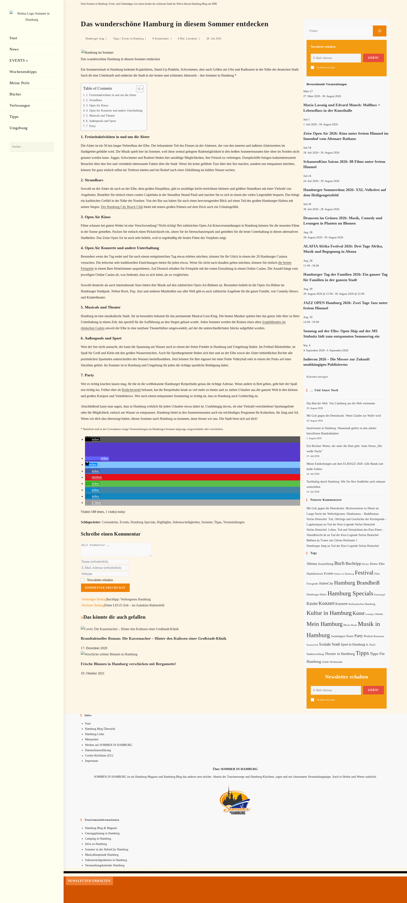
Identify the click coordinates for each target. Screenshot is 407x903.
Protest (368, 636)
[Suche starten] (48, 147)
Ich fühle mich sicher (326, 67)
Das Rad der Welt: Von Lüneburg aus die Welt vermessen (341, 403)
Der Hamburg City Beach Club (122, 207)
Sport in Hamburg (353, 644)
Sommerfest (312, 644)
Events (124, 522)
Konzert (327, 603)
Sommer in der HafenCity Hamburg (106, 849)
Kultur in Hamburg (329, 613)
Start (88, 723)
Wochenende (336, 662)
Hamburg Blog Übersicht (100, 728)
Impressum (91, 760)
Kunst (359, 613)
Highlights (164, 522)
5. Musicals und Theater (100, 115)
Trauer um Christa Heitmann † (338, 540)
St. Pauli (370, 644)
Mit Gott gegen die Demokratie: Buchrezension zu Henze (341, 508)
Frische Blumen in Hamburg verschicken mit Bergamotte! (128, 664)
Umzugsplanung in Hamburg (102, 833)
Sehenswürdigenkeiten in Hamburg (106, 860)
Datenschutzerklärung (98, 750)
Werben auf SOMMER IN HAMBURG (108, 745)
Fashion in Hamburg (344, 573)
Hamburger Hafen (317, 594)
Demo (374, 563)
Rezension (379, 636)
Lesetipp (369, 614)
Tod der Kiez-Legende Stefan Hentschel (351, 524)
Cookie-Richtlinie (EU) (99, 755)
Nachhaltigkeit (338, 636)
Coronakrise (110, 522)
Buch (339, 563)
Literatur (379, 614)
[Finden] (380, 31)
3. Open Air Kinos (97, 105)
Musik (354, 625)
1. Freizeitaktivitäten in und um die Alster (111, 95)
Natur (350, 636)
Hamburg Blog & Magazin (101, 828)
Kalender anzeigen (317, 376)
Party (358, 636)
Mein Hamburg (325, 624)
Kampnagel (379, 594)
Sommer (206, 522)
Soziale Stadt (329, 644)
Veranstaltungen (234, 522)
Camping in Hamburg (98, 838)
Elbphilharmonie (315, 573)
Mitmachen (91, 739)
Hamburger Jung (95, 38)
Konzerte (341, 604)
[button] (92, 439)
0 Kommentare (160, 38)
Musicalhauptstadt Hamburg (101, 854)
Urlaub (325, 661)
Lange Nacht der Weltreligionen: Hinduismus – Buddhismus (343, 513)
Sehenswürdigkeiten (186, 522)
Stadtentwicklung (315, 654)
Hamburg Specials (143, 522)
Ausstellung (325, 563)
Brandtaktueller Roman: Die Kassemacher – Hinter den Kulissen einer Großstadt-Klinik (153, 638)
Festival (364, 572)
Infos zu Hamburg (96, 844)
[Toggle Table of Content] (137, 88)
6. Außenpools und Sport (101, 121)
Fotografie (312, 583)
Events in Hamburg (133, 38)
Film (377, 573)
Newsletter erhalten (99, 580)
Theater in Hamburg (340, 654)
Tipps (116, 38)
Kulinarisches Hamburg (361, 604)
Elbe (382, 563)
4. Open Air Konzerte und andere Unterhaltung (114, 110)
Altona (312, 563)
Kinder (312, 603)
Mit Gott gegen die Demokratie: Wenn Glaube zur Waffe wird (344, 415)
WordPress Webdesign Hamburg (182, 872)
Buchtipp (353, 563)
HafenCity (326, 583)
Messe (346, 625)
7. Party (91, 126)
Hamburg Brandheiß (357, 583)
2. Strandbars (94, 100)
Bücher (365, 564)
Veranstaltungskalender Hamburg (104, 865)
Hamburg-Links (94, 734)
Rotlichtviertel (131, 390)
